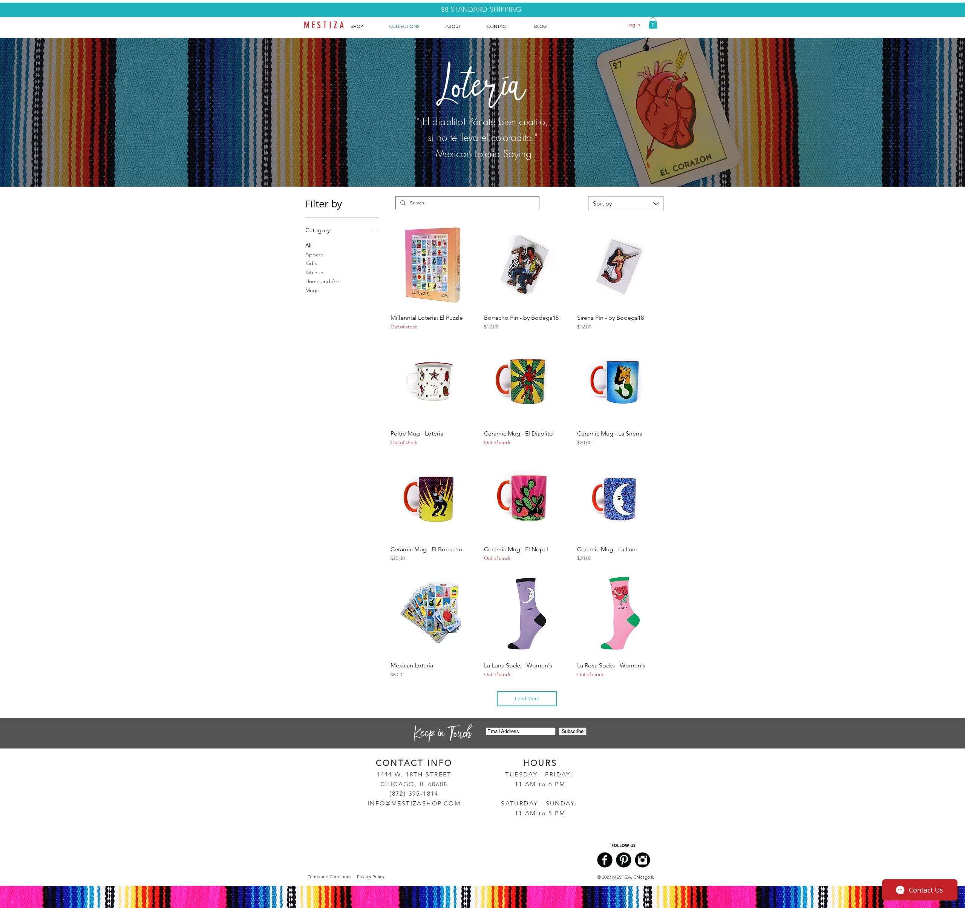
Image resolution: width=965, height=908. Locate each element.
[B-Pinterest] (623, 860)
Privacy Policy (370, 876)
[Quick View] (433, 265)
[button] (653, 23)
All (308, 245)
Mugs (312, 290)
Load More (527, 698)
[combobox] (625, 203)
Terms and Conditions (329, 876)
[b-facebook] (605, 860)
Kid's (311, 263)
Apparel (315, 254)
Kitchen (314, 272)
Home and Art (322, 281)
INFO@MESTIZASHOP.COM (414, 803)
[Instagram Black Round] (642, 860)
